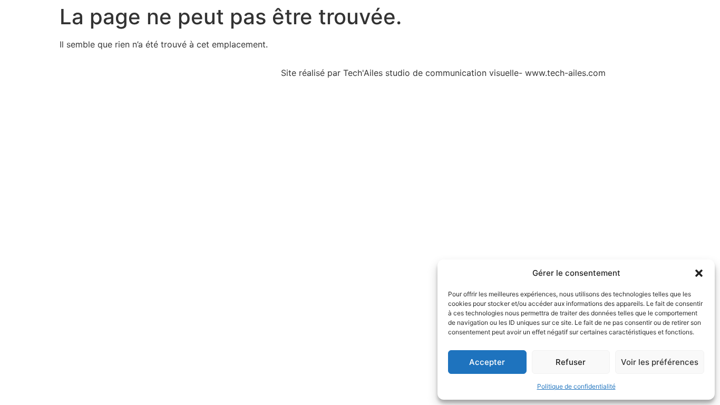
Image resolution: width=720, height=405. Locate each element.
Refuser (571, 362)
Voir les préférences (659, 362)
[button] (699, 273)
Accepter (487, 362)
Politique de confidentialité (576, 386)
